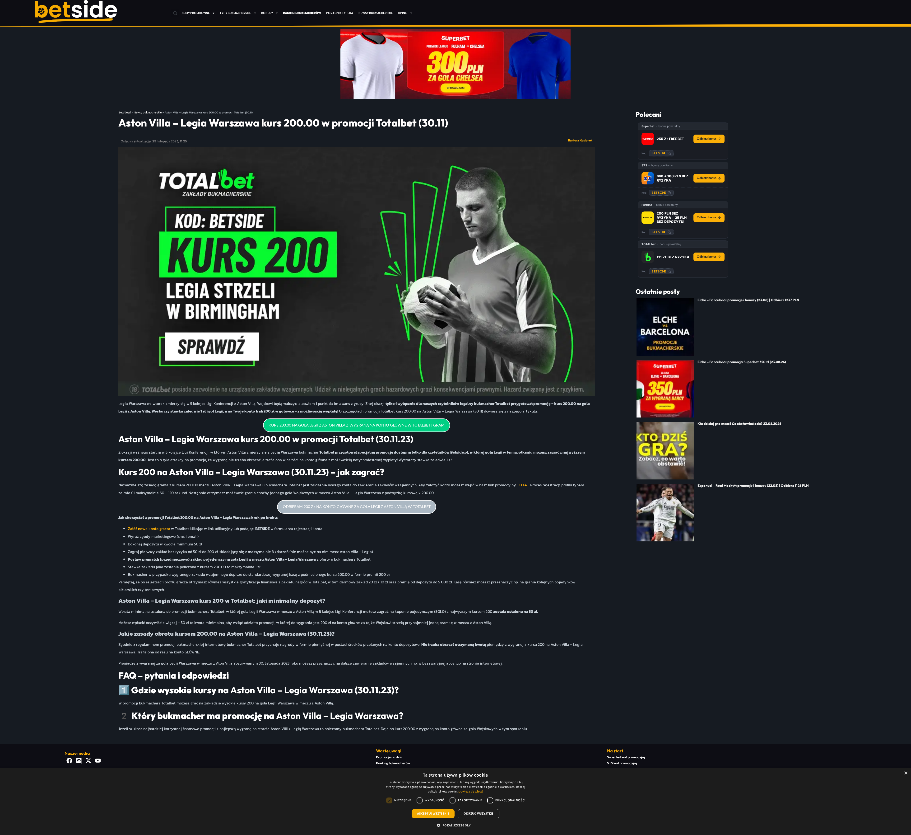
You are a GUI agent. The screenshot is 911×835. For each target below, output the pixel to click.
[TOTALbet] (647, 257)
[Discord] (79, 760)
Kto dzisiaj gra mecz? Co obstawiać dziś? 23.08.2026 (739, 424)
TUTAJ (523, 485)
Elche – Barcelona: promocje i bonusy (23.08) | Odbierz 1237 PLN (748, 300)
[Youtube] (97, 760)
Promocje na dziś (389, 757)
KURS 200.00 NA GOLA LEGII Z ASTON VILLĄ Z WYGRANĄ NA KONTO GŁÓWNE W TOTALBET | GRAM (357, 425)
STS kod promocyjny (622, 763)
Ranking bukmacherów (393, 763)
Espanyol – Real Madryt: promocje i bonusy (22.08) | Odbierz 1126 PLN (753, 485)
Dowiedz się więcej (470, 791)
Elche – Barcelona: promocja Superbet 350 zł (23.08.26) (741, 362)
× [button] (905, 773)
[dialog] (455, 801)
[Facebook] (69, 760)
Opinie (402, 13)
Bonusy (267, 13)
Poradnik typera (339, 13)
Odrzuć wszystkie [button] (478, 814)
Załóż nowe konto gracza (149, 529)
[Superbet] (647, 139)
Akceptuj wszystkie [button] (433, 814)
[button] (175, 13)
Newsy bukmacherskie (375, 13)
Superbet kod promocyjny (626, 757)
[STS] (647, 178)
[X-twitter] (88, 760)
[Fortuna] (647, 217)
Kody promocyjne (196, 13)
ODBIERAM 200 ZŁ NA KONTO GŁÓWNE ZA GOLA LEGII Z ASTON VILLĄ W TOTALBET (357, 507)
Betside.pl (124, 112)
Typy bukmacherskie (235, 13)
